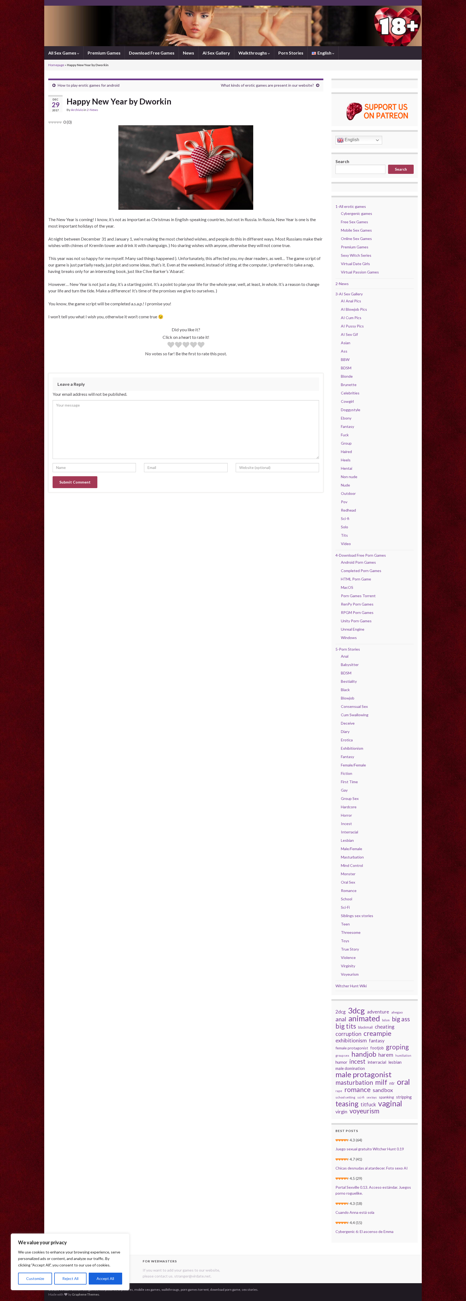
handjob (363, 1054)
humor (341, 1062)
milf (381, 1082)
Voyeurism (350, 974)
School (346, 899)
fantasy (377, 1040)
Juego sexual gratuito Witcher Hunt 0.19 (369, 1149)
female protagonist (351, 1048)
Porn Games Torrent (358, 595)
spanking (386, 1097)
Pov (344, 501)
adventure (378, 1012)
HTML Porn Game (356, 579)
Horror (346, 815)
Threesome (351, 932)
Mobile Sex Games (356, 230)
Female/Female (353, 765)
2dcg (340, 1012)
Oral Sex (348, 882)
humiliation (403, 1055)
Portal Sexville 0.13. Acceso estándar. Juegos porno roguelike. (373, 1190)
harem (385, 1055)
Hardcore (349, 807)
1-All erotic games (350, 206)
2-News (92, 110)
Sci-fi (345, 518)
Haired (346, 451)
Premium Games (104, 52)
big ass (401, 1019)
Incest (346, 823)
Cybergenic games (356, 213)
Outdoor (348, 493)
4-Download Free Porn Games (360, 555)
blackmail (365, 1027)
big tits (345, 1026)
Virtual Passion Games (360, 272)
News (188, 52)
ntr (392, 1083)
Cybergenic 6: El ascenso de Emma (364, 1231)
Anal (344, 656)
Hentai (346, 468)
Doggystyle (350, 409)
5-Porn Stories (347, 649)
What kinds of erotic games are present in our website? (267, 85)
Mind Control (352, 865)
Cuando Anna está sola (354, 1212)
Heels (346, 460)
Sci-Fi (345, 907)
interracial (377, 1062)
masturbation (354, 1082)
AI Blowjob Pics (354, 309)
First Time (349, 781)
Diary (345, 731)
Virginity (348, 966)
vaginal (390, 1103)
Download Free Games (151, 52)
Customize (35, 1278)
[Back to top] (454, 1289)
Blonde (347, 376)
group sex (342, 1055)
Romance (349, 890)
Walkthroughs (253, 52)
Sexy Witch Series (356, 255)
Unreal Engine (352, 629)
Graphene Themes (85, 1294)
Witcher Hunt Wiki (351, 986)
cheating (384, 1027)
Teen (345, 924)
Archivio (77, 110)
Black (345, 689)
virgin (341, 1111)
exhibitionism (351, 1040)
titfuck (368, 1104)
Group (346, 443)
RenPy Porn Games (357, 604)
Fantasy (347, 426)
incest (357, 1062)
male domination (350, 1068)
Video (346, 543)
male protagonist (363, 1074)
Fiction (346, 773)
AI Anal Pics (351, 301)
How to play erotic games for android (88, 85)
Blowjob (347, 698)
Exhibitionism (352, 748)
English (351, 139)
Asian (345, 342)
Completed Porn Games (361, 570)
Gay (344, 790)
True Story (350, 949)
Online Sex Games (356, 238)
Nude (345, 485)
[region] (70, 1262)
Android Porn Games (358, 562)
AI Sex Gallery (216, 52)
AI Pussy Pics (352, 326)
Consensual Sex (354, 706)
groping (397, 1047)
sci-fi (360, 1097)
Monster (348, 873)
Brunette (349, 384)
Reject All (70, 1278)
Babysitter (350, 664)
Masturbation (352, 857)
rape (338, 1091)
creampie (377, 1033)
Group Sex (350, 798)
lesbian (395, 1062)
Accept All (105, 1278)
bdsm (386, 1020)
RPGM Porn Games (357, 612)
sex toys (371, 1097)
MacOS (347, 587)
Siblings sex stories (357, 915)
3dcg (356, 1010)
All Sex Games (62, 52)
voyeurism (364, 1111)
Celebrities (350, 393)
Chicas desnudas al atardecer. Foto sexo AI (371, 1168)
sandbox (383, 1090)
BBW (345, 359)
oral (403, 1082)
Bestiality (349, 681)
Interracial (349, 832)
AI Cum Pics (351, 317)
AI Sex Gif (349, 334)
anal (340, 1019)
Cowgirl (347, 401)
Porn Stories (290, 52)
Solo (344, 527)
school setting (345, 1097)
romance (357, 1089)
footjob (377, 1048)
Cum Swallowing (354, 714)
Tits (344, 535)
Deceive (348, 723)
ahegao (397, 1012)
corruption (348, 1034)
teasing (346, 1104)
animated (364, 1018)
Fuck (345, 434)
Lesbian (347, 840)
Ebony (346, 418)
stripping (404, 1096)
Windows (349, 637)
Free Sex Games (354, 221)
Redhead (348, 510)
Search (342, 161)
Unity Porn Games (356, 621)
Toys (345, 940)
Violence (348, 957)
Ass (344, 351)
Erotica (347, 740)
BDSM (346, 368)
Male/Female (351, 848)
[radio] (170, 345)
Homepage (56, 65)
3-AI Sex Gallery (349, 294)
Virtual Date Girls (355, 263)
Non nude (349, 476)
